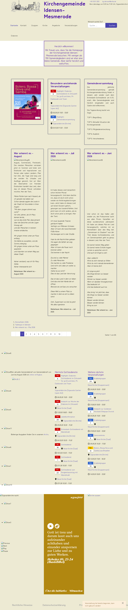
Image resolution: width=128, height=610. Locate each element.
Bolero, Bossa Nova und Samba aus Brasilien (103, 449)
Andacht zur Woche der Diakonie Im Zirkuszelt (70, 402)
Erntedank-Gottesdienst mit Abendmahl (72, 430)
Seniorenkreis (99, 435)
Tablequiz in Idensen (22, 324)
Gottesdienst (66, 444)
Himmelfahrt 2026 (21, 322)
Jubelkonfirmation (68, 416)
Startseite (14, 25)
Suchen (111, 25)
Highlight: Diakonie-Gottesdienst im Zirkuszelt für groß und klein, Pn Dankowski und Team (64, 95)
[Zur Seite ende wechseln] (68, 334)
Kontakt (23, 25)
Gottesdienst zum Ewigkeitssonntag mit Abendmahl (69, 472)
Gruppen (34, 25)
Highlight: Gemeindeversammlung (66, 118)
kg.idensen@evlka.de (109, 1)
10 (59, 333)
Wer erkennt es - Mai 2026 (25, 327)
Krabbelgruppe (100, 378)
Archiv (46, 434)
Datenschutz (49, 604)
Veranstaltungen (71, 25)
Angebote (56, 25)
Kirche (45, 25)
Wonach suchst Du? (95, 21)
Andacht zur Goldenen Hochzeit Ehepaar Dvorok (104, 410)
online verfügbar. (35, 374)
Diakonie (14, 35)
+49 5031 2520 (94, 1)
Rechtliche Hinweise (22, 604)
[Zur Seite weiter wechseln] (64, 334)
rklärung (61, 604)
